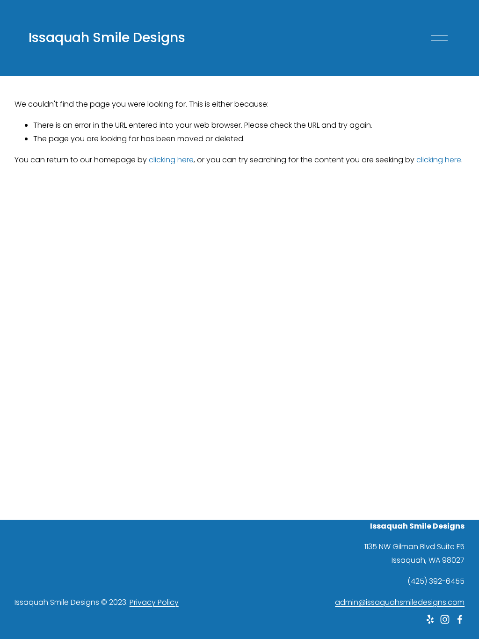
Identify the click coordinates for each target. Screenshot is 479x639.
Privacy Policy (154, 602)
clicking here (171, 159)
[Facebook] (459, 619)
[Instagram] (445, 619)
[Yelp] (430, 619)
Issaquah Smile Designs (107, 37)
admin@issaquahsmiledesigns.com (399, 602)
